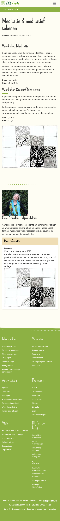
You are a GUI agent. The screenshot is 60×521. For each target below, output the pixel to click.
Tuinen (34, 387)
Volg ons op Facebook (36, 449)
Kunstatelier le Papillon (11, 411)
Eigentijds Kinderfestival (37, 485)
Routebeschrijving (18, 509)
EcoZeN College (8, 362)
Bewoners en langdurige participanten (11, 370)
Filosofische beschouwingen (12, 434)
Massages (6, 395)
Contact (7, 509)
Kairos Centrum (8, 442)
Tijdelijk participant (9, 346)
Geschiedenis (7, 446)
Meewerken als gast (9, 354)
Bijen (34, 411)
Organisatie (6, 450)
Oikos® (35, 403)
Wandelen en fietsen (9, 407)
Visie (5, 423)
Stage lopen (6, 358)
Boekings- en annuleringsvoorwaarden (41, 509)
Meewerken (9, 339)
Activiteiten (10, 9)
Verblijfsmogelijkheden (40, 346)
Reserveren (36, 354)
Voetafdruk (36, 365)
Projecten (38, 380)
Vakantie (37, 339)
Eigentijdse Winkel (39, 480)
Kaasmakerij (36, 395)
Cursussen (6, 391)
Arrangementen (38, 350)
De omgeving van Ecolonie (42, 362)
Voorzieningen (37, 358)
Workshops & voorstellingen (12, 399)
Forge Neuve (37, 399)
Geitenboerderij (37, 391)
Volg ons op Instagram (36, 455)
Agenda (5, 387)
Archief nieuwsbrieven (37, 442)
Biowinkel (35, 407)
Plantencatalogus (38, 415)
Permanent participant (10, 350)
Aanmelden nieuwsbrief (36, 436)
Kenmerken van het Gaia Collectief (15, 430)
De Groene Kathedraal (10, 403)
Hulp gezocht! (7, 365)
